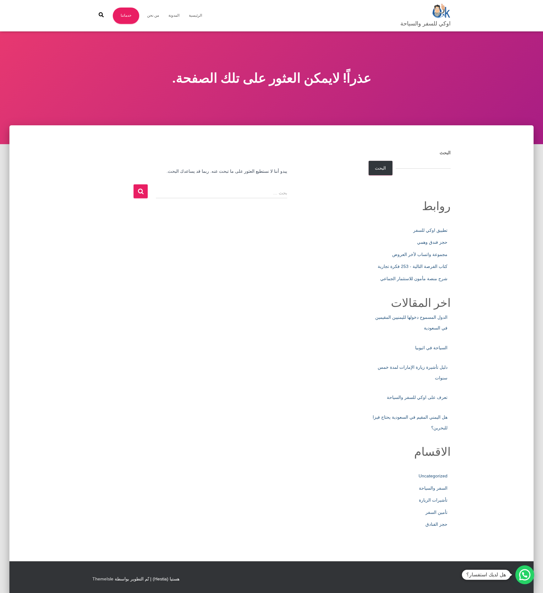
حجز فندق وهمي (432, 242)
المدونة (173, 15)
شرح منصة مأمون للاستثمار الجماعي (413, 278)
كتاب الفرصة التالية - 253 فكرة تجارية (412, 266)
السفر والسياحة (433, 488)
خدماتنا (126, 15)
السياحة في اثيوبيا (431, 347)
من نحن (153, 15)
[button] (524, 574)
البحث (445, 152)
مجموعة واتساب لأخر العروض (419, 254)
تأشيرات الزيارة (433, 500)
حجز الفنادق (436, 524)
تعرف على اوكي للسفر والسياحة (417, 397)
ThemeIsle (102, 578)
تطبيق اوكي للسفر (430, 230)
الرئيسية (195, 15)
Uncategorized (433, 475)
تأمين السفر (436, 512)
